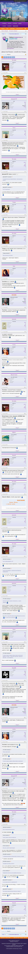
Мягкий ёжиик (14, 374)
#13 (25, 444)
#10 (25, 357)
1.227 (25, 63)
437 (25, 134)
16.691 (24, 298)
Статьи (4, 26)
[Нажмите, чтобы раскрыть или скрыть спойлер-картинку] (14, 76)
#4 (25, 171)
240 (25, 381)
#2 (25, 111)
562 (25, 205)
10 (25, 324)
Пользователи (20, 28)
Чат (7, 28)
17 (25, 303)
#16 (25, 527)
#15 (25, 494)
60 (25, 207)
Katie (14, 266)
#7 (25, 278)
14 (25, 435)
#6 (25, 246)
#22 (25, 741)
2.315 (25, 351)
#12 (25, 413)
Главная (4, 23)
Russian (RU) (8, 937)
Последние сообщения (13, 30)
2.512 (25, 674)
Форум (9, 23)
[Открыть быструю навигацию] (25, 33)
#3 (25, 140)
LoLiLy (14, 344)
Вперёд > (13, 57)
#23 (25, 788)
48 (25, 272)
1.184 (25, 208)
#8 (25, 307)
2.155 (25, 106)
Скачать (9, 26)
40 (25, 269)
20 (25, 133)
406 (25, 671)
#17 (25, 556)
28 (25, 438)
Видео (20, 23)
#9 (25, 331)
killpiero (14, 432)
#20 (25, 680)
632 (25, 458)
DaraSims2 (3, 937)
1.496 (25, 66)
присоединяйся (10, 48)
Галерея (15, 23)
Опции (17, 94)
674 (25, 732)
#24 (25, 824)
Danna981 (14, 668)
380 (25, 300)
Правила (25, 937)
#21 (25, 717)
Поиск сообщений (5, 30)
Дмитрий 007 (14, 99)
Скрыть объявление (25, 37)
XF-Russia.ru (15, 941)
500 (25, 102)
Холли (14, 127)
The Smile (14, 60)
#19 (25, 641)
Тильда (14, 202)
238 (25, 632)
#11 (25, 387)
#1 (25, 72)
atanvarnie (14, 319)
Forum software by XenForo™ (14, 940)
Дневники (12, 28)
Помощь (21, 937)
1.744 (25, 461)
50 (25, 104)
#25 (25, 915)
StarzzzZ (14, 455)
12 (25, 352)
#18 (25, 595)
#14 (25, 467)
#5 (25, 214)
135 (25, 65)
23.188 (24, 302)
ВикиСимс (15, 26)
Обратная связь (17, 937)
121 (25, 378)
